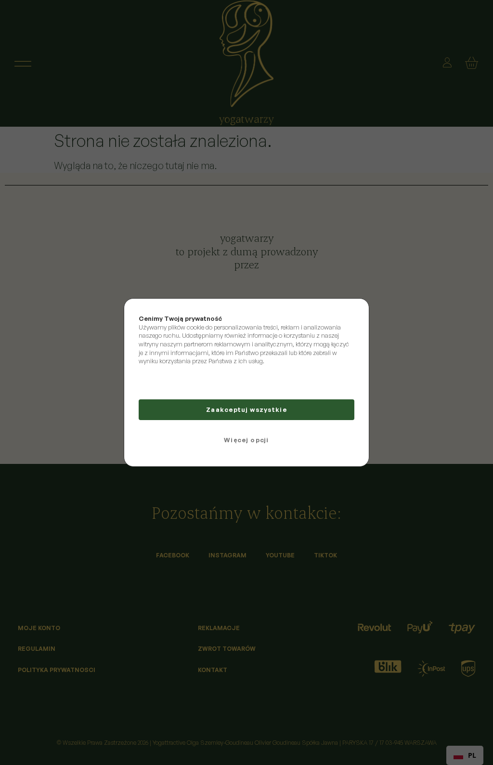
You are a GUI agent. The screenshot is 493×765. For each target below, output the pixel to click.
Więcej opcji (246, 440)
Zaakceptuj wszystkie (246, 409)
